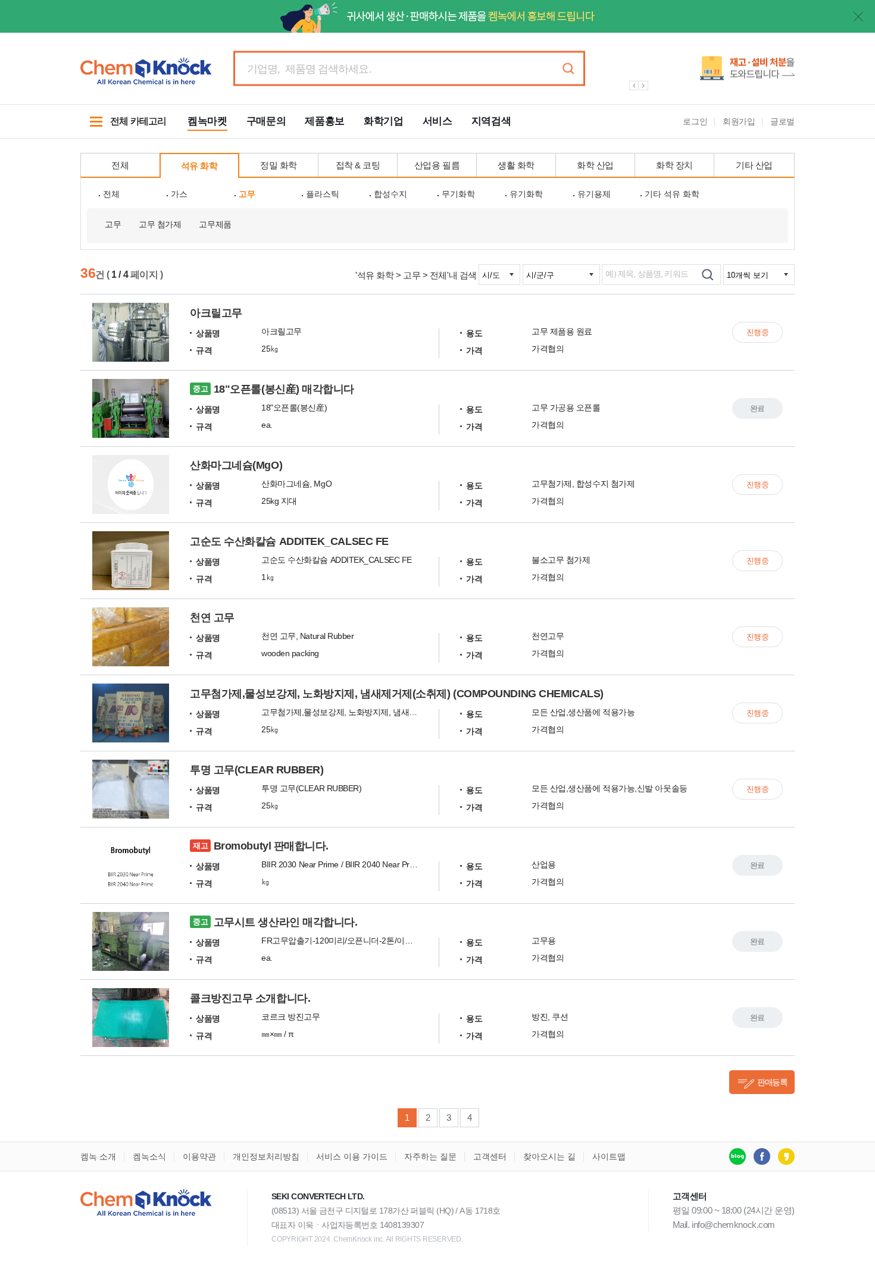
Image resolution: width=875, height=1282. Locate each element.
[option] (705, 73)
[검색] (707, 274)
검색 (567, 68)
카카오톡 (786, 1156)
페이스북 (762, 1156)
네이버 (737, 1156)
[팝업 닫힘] (858, 16)
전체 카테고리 (123, 127)
